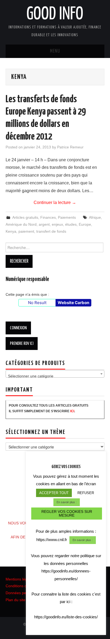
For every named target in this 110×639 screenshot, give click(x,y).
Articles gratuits (25, 217)
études (71, 224)
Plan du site (15, 600)
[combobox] (55, 374)
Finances (48, 217)
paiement (26, 231)
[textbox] (55, 376)
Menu (55, 51)
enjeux (57, 224)
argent (44, 224)
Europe (85, 224)
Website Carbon (73, 302)
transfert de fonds (51, 231)
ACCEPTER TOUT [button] (54, 493)
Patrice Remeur (70, 147)
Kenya (11, 231)
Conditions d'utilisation (24, 586)
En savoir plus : (67, 502)
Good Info (54, 14)
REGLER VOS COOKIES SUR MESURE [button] (66, 513)
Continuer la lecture (55, 202)
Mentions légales (20, 579)
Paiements (67, 217)
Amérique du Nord (21, 224)
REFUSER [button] (85, 493)
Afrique (95, 217)
